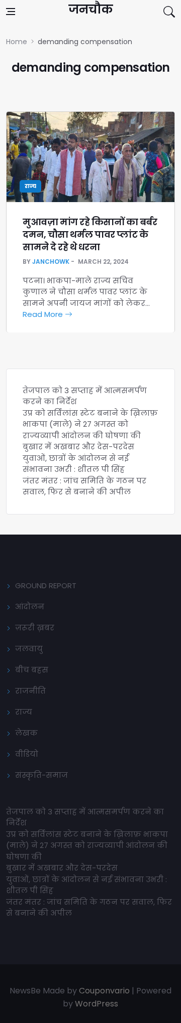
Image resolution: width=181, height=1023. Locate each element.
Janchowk (50, 261)
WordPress (96, 1003)
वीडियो (26, 754)
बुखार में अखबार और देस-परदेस (78, 446)
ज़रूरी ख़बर (34, 627)
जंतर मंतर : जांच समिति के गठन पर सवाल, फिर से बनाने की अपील (84, 486)
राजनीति (30, 691)
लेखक (26, 733)
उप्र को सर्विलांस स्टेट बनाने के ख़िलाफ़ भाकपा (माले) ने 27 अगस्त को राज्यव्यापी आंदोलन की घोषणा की (90, 424)
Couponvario (104, 990)
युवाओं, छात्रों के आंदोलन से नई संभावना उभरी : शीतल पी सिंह (76, 464)
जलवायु (29, 648)
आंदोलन (29, 606)
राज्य (30, 186)
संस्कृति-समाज (41, 775)
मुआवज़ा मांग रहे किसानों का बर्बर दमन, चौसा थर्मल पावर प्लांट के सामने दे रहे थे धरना (90, 234)
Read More (44, 314)
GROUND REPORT (45, 585)
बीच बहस (31, 669)
